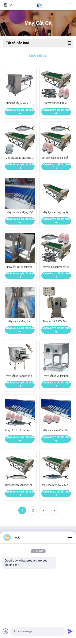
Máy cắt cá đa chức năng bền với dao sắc (19, 158)
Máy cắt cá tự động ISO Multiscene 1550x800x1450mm (20, 212)
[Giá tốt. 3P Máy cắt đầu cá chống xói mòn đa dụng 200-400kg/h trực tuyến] (56, 139)
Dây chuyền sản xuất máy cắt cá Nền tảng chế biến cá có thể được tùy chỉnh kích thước (20, 485)
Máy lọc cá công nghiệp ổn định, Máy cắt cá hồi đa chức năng (56, 212)
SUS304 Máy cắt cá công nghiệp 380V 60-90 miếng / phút (19, 103)
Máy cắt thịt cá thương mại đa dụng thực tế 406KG (20, 267)
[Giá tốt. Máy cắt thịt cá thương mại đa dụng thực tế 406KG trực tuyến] (20, 248)
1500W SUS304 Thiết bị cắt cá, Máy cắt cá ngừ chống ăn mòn (56, 103)
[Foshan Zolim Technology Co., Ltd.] (39, 5)
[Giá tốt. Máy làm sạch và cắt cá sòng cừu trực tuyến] (56, 248)
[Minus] (70, 537)
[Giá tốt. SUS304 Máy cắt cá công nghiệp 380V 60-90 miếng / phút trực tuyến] (20, 84)
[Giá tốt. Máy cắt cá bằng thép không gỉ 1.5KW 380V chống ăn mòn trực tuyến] (20, 303)
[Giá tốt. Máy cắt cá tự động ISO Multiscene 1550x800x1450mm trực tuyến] (20, 193)
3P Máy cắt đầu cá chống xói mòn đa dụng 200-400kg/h (56, 158)
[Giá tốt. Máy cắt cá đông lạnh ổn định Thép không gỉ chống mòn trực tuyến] (20, 357)
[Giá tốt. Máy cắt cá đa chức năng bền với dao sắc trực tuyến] (20, 139)
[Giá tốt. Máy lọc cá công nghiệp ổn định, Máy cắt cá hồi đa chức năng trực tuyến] (56, 193)
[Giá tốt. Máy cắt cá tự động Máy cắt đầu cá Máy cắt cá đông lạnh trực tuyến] (56, 411)
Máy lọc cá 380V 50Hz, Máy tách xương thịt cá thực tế (56, 321)
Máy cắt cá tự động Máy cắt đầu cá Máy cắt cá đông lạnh (56, 430)
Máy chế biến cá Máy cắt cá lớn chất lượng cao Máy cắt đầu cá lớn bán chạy (56, 485)
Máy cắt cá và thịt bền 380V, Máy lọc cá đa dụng (56, 376)
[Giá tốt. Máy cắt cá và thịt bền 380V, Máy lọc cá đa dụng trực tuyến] (56, 357)
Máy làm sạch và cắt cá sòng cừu (56, 267)
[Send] (70, 631)
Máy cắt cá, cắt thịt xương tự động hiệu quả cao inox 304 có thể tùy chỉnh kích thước (19, 430)
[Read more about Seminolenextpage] (43, 510)
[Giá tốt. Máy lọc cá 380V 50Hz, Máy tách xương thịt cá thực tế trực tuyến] (56, 302)
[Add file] (5, 631)
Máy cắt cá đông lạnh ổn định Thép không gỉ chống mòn (20, 376)
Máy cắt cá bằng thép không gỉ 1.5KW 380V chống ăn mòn (19, 321)
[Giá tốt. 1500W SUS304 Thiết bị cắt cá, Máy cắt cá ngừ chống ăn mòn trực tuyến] (56, 84)
